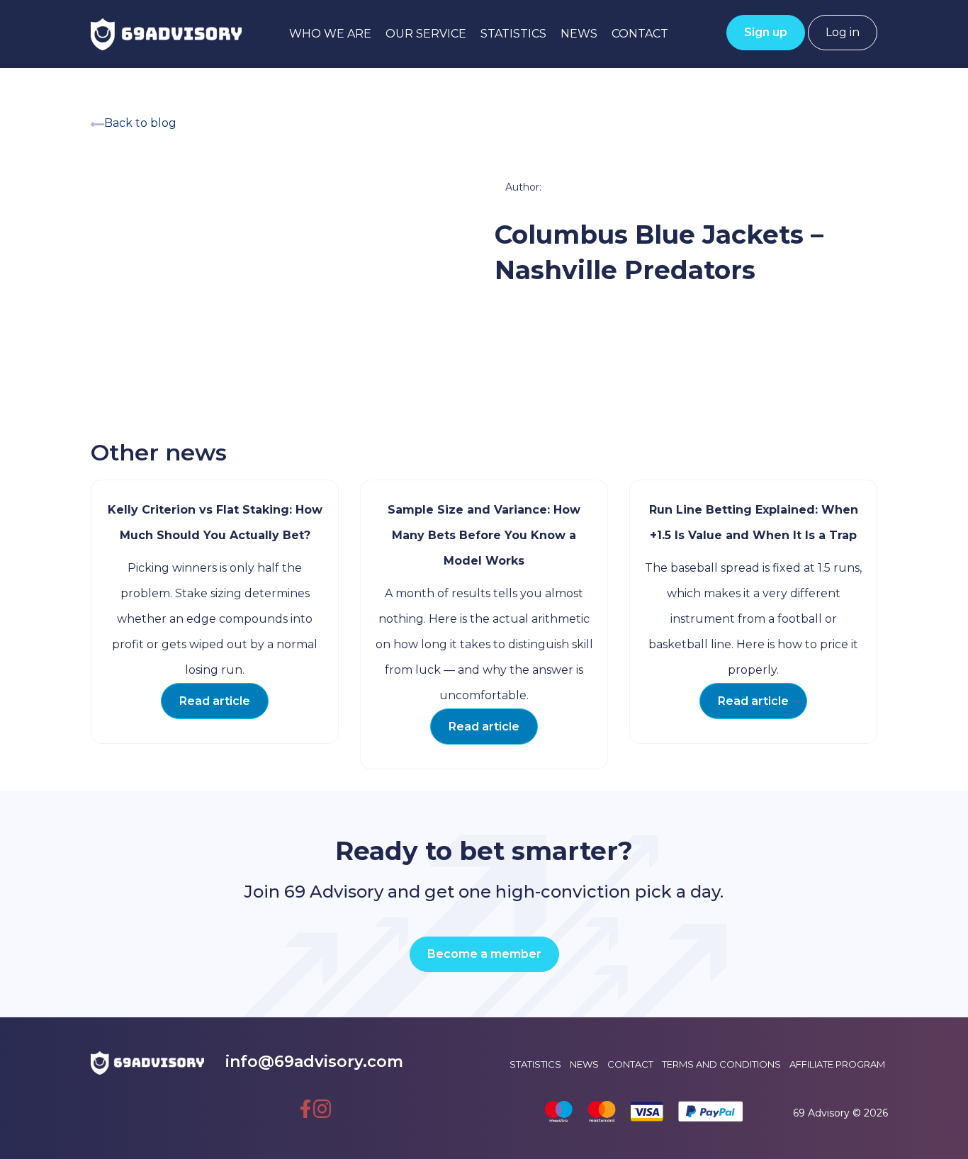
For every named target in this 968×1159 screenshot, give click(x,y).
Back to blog (140, 123)
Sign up (765, 32)
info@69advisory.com (314, 1061)
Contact (640, 33)
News (579, 33)
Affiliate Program (837, 1064)
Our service (425, 33)
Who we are (330, 33)
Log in (843, 32)
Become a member (484, 954)
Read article (214, 701)
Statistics (513, 33)
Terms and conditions (721, 1064)
